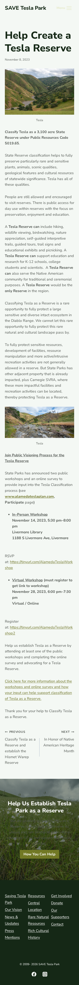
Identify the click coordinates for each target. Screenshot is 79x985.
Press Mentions (12, 934)
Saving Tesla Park (15, 899)
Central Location (35, 906)
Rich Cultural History (38, 934)
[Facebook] (34, 974)
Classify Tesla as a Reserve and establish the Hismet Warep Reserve (20, 747)
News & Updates (12, 920)
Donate (57, 903)
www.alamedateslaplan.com (29, 496)
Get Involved (61, 895)
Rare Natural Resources (38, 920)
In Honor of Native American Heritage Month (58, 741)
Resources (36, 895)
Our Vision (13, 909)
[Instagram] (45, 974)
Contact (57, 924)
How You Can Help (39, 854)
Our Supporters (60, 913)
